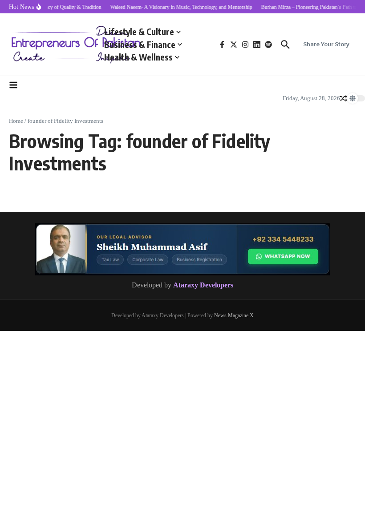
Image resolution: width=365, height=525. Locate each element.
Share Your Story (326, 44)
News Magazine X (234, 315)
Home (16, 120)
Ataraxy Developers (203, 285)
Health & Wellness (138, 57)
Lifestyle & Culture (139, 31)
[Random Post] (343, 98)
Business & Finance (139, 44)
